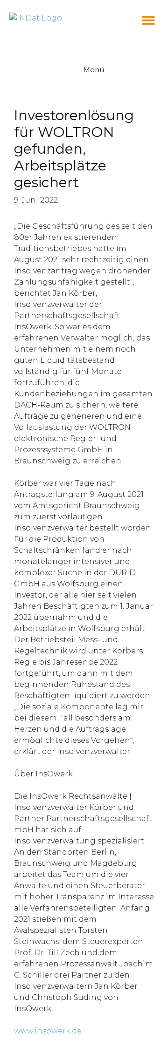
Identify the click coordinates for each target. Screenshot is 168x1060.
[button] (148, 19)
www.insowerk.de (48, 1030)
